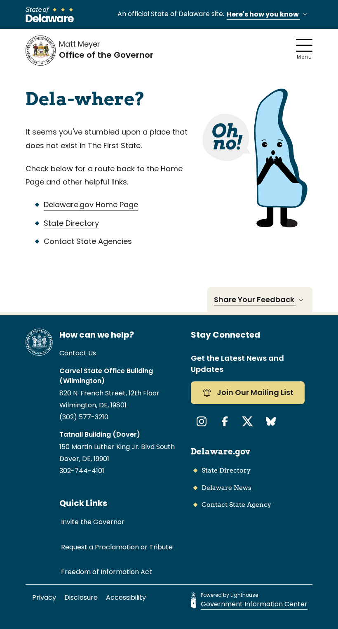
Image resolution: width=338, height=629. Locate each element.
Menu (304, 56)
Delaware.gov (220, 451)
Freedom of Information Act (106, 572)
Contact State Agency (236, 504)
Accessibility (126, 597)
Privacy (44, 597)
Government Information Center (254, 604)
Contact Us (77, 353)
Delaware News (226, 488)
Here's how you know (263, 14)
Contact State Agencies (88, 241)
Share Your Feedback (255, 299)
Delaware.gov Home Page (91, 204)
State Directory (71, 223)
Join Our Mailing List (254, 392)
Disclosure (81, 597)
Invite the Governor (92, 522)
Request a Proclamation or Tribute (117, 547)
